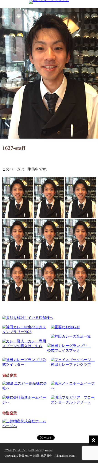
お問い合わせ (36, 450)
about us (48, 450)
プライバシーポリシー (16, 450)
